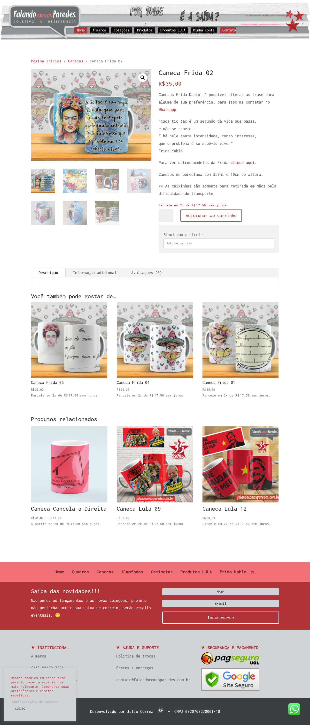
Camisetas (162, 572)
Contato (229, 30)
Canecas (75, 61)
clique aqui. (244, 162)
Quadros (80, 572)
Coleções (121, 30)
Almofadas (132, 572)
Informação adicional (94, 272)
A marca (99, 30)
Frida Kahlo (233, 572)
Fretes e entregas (134, 668)
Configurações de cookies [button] (35, 701)
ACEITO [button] (20, 708)
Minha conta (204, 30)
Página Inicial (46, 61)
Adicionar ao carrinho (211, 215)
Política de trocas (135, 656)
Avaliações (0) (146, 272)
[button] (142, 77)
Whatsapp (167, 109)
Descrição (48, 272)
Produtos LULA (173, 30)
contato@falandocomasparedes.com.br (153, 680)
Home (81, 30)
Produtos (145, 30)
